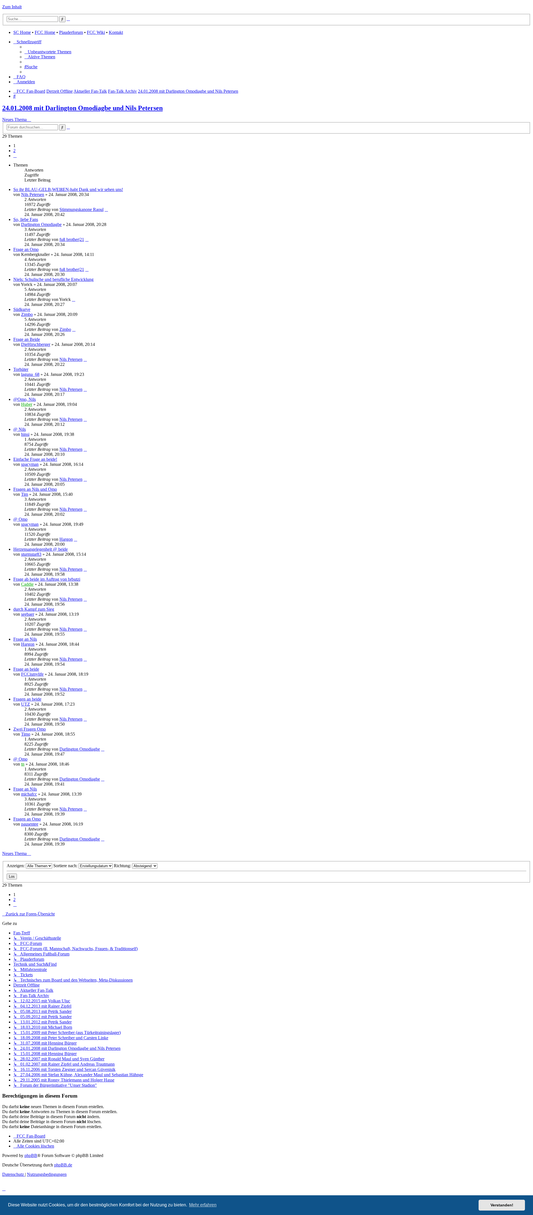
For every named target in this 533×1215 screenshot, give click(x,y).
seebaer (27, 614)
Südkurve (21, 309)
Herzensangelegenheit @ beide (40, 549)
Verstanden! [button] (502, 1205)
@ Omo (20, 519)
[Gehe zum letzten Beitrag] (106, 209)
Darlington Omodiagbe (41, 224)
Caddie (27, 584)
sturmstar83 (31, 554)
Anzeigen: (16, 865)
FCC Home (45, 32)
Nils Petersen (32, 194)
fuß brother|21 (71, 239)
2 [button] (14, 150)
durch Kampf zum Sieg (33, 609)
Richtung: (123, 865)
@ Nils (19, 429)
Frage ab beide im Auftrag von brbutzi (46, 579)
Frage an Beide (26, 339)
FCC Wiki (96, 32)
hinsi (25, 434)
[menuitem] (47, 51)
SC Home (22, 32)
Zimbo (27, 314)
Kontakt (116, 32)
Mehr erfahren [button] (203, 1205)
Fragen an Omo (27, 819)
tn (22, 764)
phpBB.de (63, 1165)
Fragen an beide (27, 699)
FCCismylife (32, 674)
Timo (25, 734)
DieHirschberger (35, 344)
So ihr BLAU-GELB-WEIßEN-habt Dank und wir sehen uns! (68, 189)
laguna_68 (30, 374)
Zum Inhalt (12, 6)
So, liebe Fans (25, 219)
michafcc (29, 794)
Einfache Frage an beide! (35, 459)
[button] (15, 155)
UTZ (25, 704)
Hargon (66, 539)
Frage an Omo (26, 249)
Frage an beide (26, 669)
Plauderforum (71, 32)
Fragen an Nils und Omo (35, 489)
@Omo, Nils (24, 399)
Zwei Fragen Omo (29, 729)
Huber (26, 404)
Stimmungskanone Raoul (81, 209)
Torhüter (20, 369)
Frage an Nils (25, 639)
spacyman (30, 464)
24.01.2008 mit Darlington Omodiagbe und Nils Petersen (82, 108)
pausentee (29, 824)
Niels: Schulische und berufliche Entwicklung (53, 279)
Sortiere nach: (66, 865)
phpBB (30, 1155)
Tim (24, 494)
